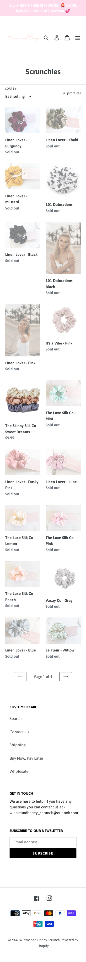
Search (16, 718)
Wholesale (19, 771)
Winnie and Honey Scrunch (39, 940)
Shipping (18, 745)
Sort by (10, 88)
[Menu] (77, 37)
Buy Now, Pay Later (26, 758)
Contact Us (19, 731)
